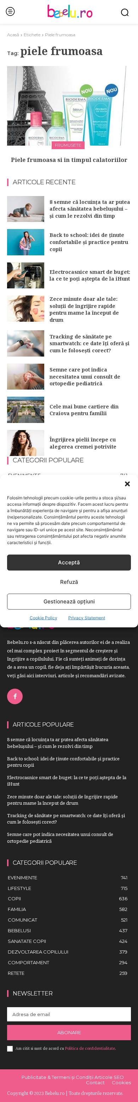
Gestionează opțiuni (69, 601)
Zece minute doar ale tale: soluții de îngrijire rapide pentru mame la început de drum (84, 309)
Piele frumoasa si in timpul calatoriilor (69, 160)
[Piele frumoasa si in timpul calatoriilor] (69, 106)
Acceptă (69, 562)
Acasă (13, 34)
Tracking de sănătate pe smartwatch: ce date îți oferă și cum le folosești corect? (90, 343)
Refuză (69, 582)
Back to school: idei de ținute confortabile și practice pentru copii (89, 242)
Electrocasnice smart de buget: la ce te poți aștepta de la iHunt (90, 275)
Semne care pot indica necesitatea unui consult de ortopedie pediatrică (85, 376)
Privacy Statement (86, 617)
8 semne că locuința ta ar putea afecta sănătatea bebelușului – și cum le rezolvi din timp (90, 209)
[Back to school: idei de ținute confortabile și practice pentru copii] (25, 242)
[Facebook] (15, 696)
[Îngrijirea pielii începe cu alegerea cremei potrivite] (25, 443)
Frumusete (68, 145)
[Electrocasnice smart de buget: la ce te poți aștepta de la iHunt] (25, 275)
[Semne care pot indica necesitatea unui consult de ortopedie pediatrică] (25, 377)
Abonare (69, 1032)
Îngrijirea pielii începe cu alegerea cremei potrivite (83, 443)
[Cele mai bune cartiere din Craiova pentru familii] (25, 410)
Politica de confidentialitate (90, 1048)
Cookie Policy (43, 617)
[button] (127, 483)
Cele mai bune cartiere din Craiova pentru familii (84, 410)
